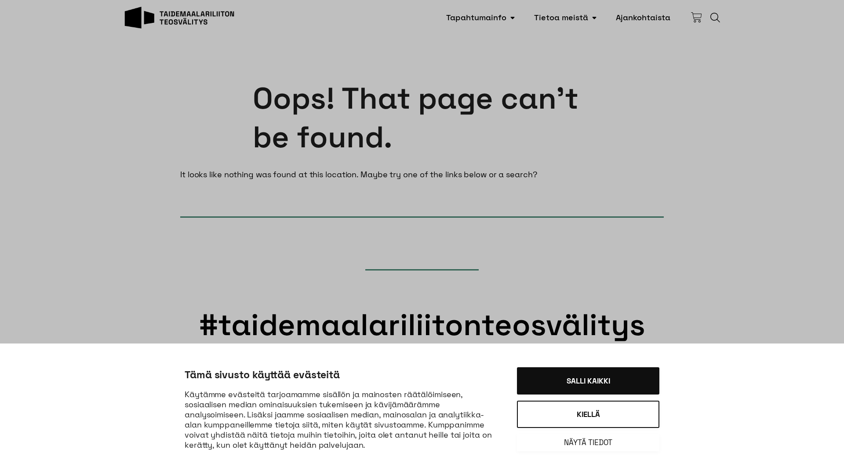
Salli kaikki (588, 381)
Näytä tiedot (588, 442)
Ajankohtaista (643, 17)
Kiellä (588, 414)
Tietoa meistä (561, 17)
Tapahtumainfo (476, 17)
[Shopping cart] (696, 17)
